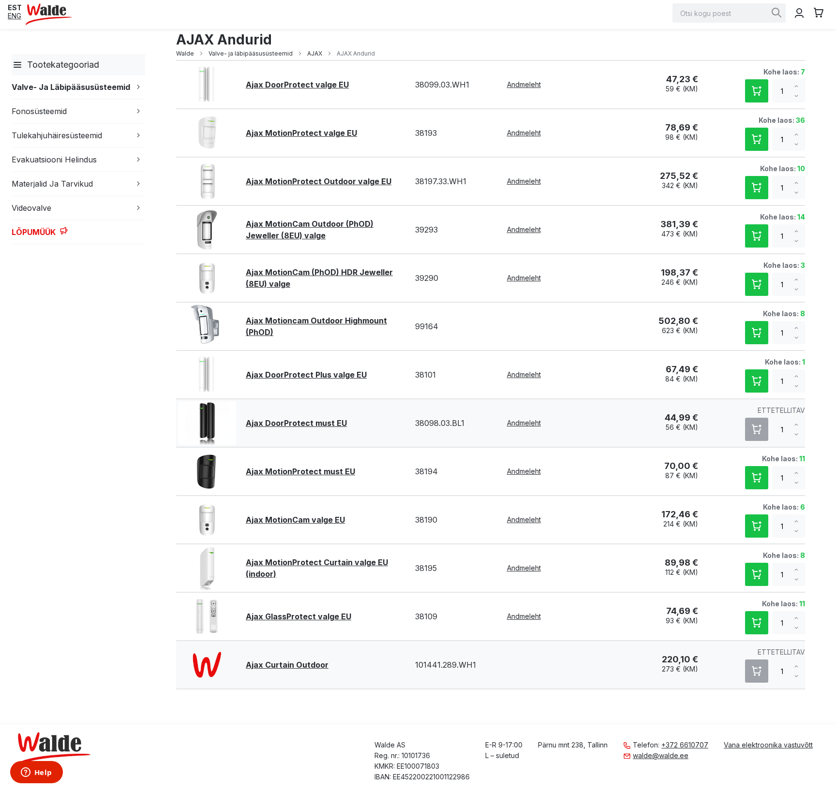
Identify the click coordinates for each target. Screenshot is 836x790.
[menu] (76, 149)
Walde (185, 53)
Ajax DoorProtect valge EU (297, 84)
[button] (15, 7)
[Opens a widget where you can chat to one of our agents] (36, 773)
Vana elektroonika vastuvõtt (768, 745)
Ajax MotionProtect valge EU (301, 133)
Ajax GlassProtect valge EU (298, 616)
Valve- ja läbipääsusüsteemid (251, 53)
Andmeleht (524, 84)
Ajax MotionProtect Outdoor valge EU (318, 181)
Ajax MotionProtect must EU (300, 471)
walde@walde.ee (660, 755)
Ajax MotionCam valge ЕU (295, 520)
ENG (14, 16)
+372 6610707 (684, 745)
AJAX (315, 53)
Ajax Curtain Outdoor (287, 665)
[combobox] (729, 13)
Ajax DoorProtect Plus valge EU (306, 375)
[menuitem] (17, 65)
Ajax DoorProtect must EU (296, 423)
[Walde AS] (49, 14)
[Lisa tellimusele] (756, 90)
